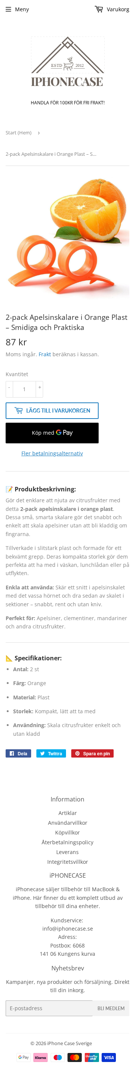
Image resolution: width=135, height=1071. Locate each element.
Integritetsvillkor (67, 861)
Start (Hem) (19, 132)
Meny (22, 9)
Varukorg (117, 9)
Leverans (67, 852)
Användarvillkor (67, 822)
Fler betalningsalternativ (52, 453)
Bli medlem (111, 1008)
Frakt (45, 354)
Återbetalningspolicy (67, 842)
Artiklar (67, 812)
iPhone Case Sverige (69, 1043)
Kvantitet (17, 374)
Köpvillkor (67, 832)
